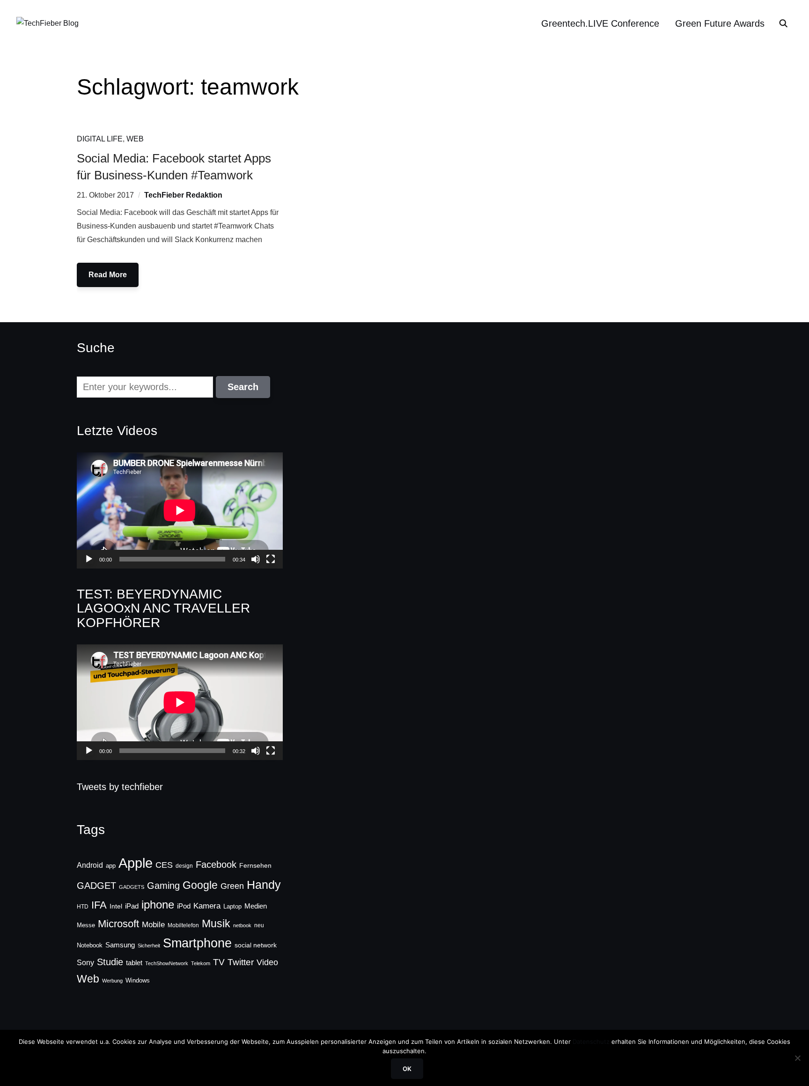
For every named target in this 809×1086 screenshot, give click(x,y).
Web (135, 139)
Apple (135, 863)
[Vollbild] (270, 559)
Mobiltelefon (183, 925)
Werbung (112, 980)
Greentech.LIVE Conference (600, 23)
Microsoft (118, 924)
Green (232, 886)
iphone (157, 904)
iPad (132, 906)
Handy (264, 884)
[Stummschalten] (255, 559)
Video (267, 962)
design (184, 866)
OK (407, 1068)
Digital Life (100, 139)
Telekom (200, 963)
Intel (116, 906)
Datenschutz (591, 1041)
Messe (86, 925)
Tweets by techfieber (120, 787)
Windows (137, 980)
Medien (255, 906)
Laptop (232, 906)
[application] (180, 510)
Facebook (216, 864)
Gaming (163, 885)
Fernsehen (255, 865)
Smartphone (197, 943)
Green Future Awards (720, 23)
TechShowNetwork (166, 963)
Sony (85, 962)
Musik (216, 923)
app (111, 865)
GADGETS (131, 887)
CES (164, 865)
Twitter (241, 962)
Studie (110, 962)
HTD (82, 906)
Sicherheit (149, 945)
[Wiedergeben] (89, 559)
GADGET (96, 885)
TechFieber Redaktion (183, 195)
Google (200, 885)
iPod (184, 906)
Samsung (120, 945)
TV (219, 962)
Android (90, 865)
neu (259, 925)
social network (256, 945)
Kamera (207, 905)
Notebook (90, 945)
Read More (107, 275)
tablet (134, 963)
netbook (242, 925)
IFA (99, 905)
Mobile (153, 924)
